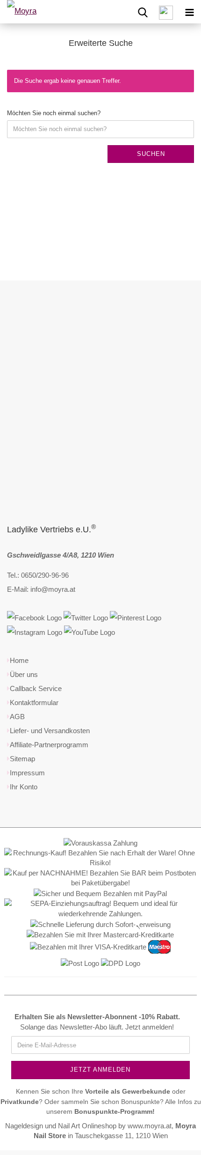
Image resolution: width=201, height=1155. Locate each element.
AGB (17, 717)
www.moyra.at (150, 1126)
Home (19, 660)
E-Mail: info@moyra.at (41, 589)
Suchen (151, 153)
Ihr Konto (23, 787)
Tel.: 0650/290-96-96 (38, 575)
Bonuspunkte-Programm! (114, 1111)
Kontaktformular (34, 702)
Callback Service (36, 688)
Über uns (24, 674)
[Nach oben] (175, 1141)
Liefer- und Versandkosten (50, 731)
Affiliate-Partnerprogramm (49, 745)
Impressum (27, 773)
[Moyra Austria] (32, 11)
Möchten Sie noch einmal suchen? (53, 113)
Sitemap (22, 759)
